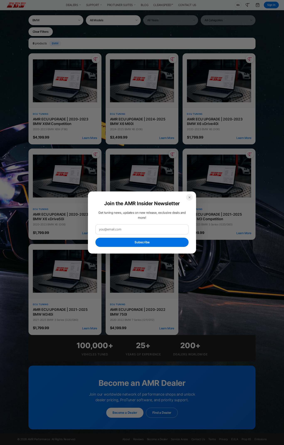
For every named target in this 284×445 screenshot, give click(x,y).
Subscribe (142, 242)
